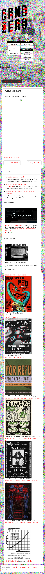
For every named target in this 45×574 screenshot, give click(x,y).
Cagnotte (10, 186)
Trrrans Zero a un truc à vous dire (15, 177)
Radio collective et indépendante (14, 225)
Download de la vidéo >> (11, 157)
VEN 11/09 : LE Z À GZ (11, 317)
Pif (7, 561)
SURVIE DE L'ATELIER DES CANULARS (16, 184)
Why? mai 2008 (13, 91)
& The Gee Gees (13, 561)
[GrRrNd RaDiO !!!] (16, 252)
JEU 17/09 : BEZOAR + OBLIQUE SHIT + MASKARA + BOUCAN (22, 398)
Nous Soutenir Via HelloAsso (12, 81)
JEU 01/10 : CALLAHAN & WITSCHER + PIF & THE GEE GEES (21, 523)
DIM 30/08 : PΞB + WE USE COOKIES (15, 275)
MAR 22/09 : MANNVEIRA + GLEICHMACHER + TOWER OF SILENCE (21, 481)
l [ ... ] (31, 561)
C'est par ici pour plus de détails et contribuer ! (20, 229)
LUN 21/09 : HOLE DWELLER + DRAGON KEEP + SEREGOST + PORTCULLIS (22, 439)
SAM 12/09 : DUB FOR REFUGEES (14, 358)
